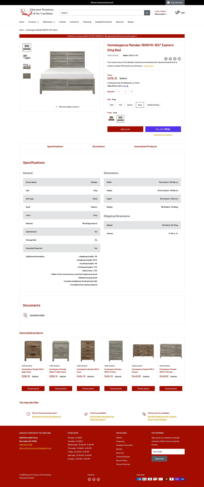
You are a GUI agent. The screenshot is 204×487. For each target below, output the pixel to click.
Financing (87, 22)
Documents (98, 146)
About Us (120, 22)
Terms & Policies (123, 456)
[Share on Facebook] (166, 58)
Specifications (55, 146)
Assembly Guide (37, 315)
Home (21, 22)
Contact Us (74, 22)
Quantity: (111, 91)
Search (119, 437)
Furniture (32, 22)
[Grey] (120, 119)
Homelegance (113, 55)
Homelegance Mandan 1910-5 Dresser (143, 370)
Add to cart (125, 129)
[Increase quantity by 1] (131, 91)
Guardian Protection (103, 22)
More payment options (163, 135)
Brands (131, 22)
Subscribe (159, 458)
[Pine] (111, 119)
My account (160, 14)
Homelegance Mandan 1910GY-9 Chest (112, 370)
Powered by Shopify (26, 478)
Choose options (33, 388)
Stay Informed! (177, 2)
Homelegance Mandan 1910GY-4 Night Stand (57, 370)
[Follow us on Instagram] (94, 479)
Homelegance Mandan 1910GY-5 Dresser (167, 370)
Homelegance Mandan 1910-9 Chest (88, 370)
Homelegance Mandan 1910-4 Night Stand (33, 370)
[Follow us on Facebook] (89, 479)
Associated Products (145, 146)
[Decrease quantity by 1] (119, 91)
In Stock (62, 22)
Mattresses (47, 22)
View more (148, 66)
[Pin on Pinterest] (170, 58)
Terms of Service (123, 464)
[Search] (147, 12)
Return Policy (121, 460)
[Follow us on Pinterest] (98, 479)
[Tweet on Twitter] (174, 58)
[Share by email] (179, 58)
